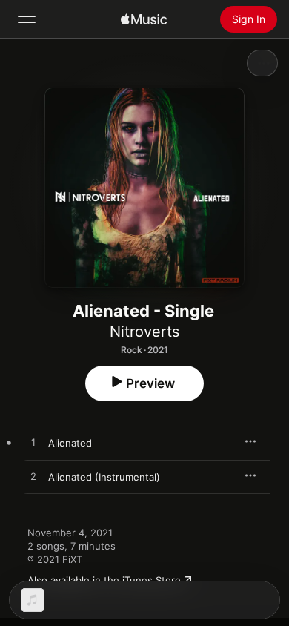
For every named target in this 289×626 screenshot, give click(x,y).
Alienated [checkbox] (70, 443)
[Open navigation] (26, 19)
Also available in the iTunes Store (104, 580)
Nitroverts (144, 331)
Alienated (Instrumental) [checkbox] (104, 477)
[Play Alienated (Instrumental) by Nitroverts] (33, 477)
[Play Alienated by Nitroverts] (33, 442)
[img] (144, 19)
